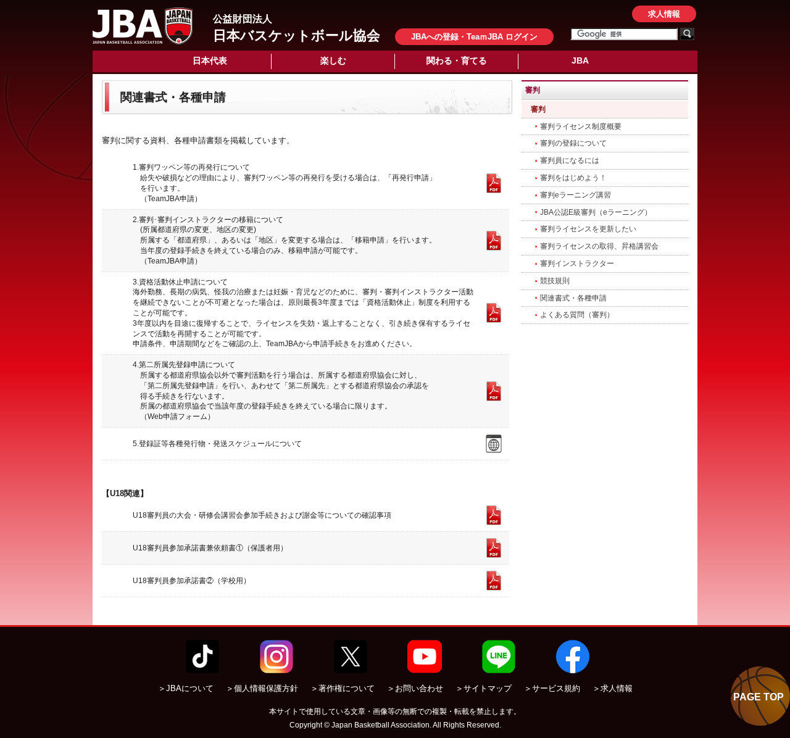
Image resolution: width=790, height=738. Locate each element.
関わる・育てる (456, 60)
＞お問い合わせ (415, 688)
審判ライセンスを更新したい (588, 229)
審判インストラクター (577, 263)
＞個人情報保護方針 (262, 688)
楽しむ (333, 60)
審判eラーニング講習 (575, 195)
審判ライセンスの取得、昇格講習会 (599, 246)
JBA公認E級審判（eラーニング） (596, 212)
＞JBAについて (186, 688)
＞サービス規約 (552, 688)
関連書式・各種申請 (573, 298)
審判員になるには (569, 160)
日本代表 (210, 60)
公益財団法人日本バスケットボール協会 (143, 25)
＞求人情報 (612, 688)
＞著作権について (342, 688)
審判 (538, 109)
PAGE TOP (758, 697)
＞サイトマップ (483, 688)
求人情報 (664, 14)
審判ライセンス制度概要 (581, 126)
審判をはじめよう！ (573, 177)
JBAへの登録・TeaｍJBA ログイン (474, 36)
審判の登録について (573, 143)
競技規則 (555, 280)
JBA (580, 60)
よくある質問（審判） (577, 314)
